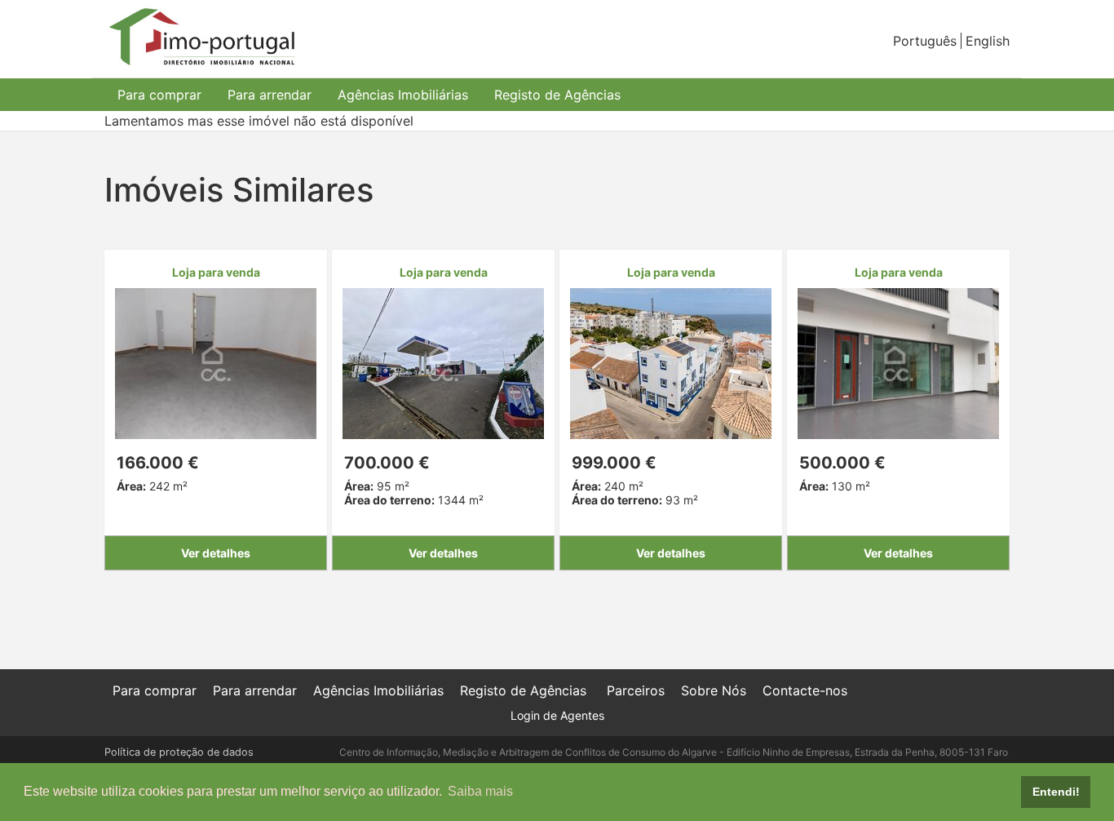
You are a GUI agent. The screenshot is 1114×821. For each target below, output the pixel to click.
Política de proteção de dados (179, 752)
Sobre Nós (713, 690)
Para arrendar (270, 95)
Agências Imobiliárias (403, 95)
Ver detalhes (215, 553)
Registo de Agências (557, 95)
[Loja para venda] (215, 362)
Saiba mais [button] (480, 791)
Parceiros (636, 690)
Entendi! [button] (1056, 791)
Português (925, 41)
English (988, 41)
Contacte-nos (805, 690)
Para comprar (159, 95)
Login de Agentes (557, 715)
